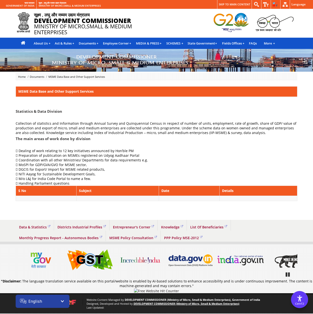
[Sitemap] (285, 4)
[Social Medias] (275, 4)
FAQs (253, 43)
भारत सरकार (29, 2)
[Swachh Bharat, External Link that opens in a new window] (274, 22)
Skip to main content (234, 4)
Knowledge (170, 227)
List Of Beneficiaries (207, 227)
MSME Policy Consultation (131, 238)
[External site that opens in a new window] (40, 260)
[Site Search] (256, 4)
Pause (288, 274)
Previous (20, 260)
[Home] (23, 43)
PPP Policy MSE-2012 (181, 238)
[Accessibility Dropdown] (266, 4)
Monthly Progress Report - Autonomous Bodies (59, 238)
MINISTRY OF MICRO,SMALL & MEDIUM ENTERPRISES (70, 5)
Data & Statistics (33, 227)
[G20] (231, 22)
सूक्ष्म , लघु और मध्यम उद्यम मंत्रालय (52, 2)
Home (22, 76)
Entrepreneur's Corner (131, 227)
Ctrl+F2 (299, 303)
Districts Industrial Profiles (79, 227)
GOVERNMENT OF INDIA (20, 5)
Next (292, 260)
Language (298, 4)
